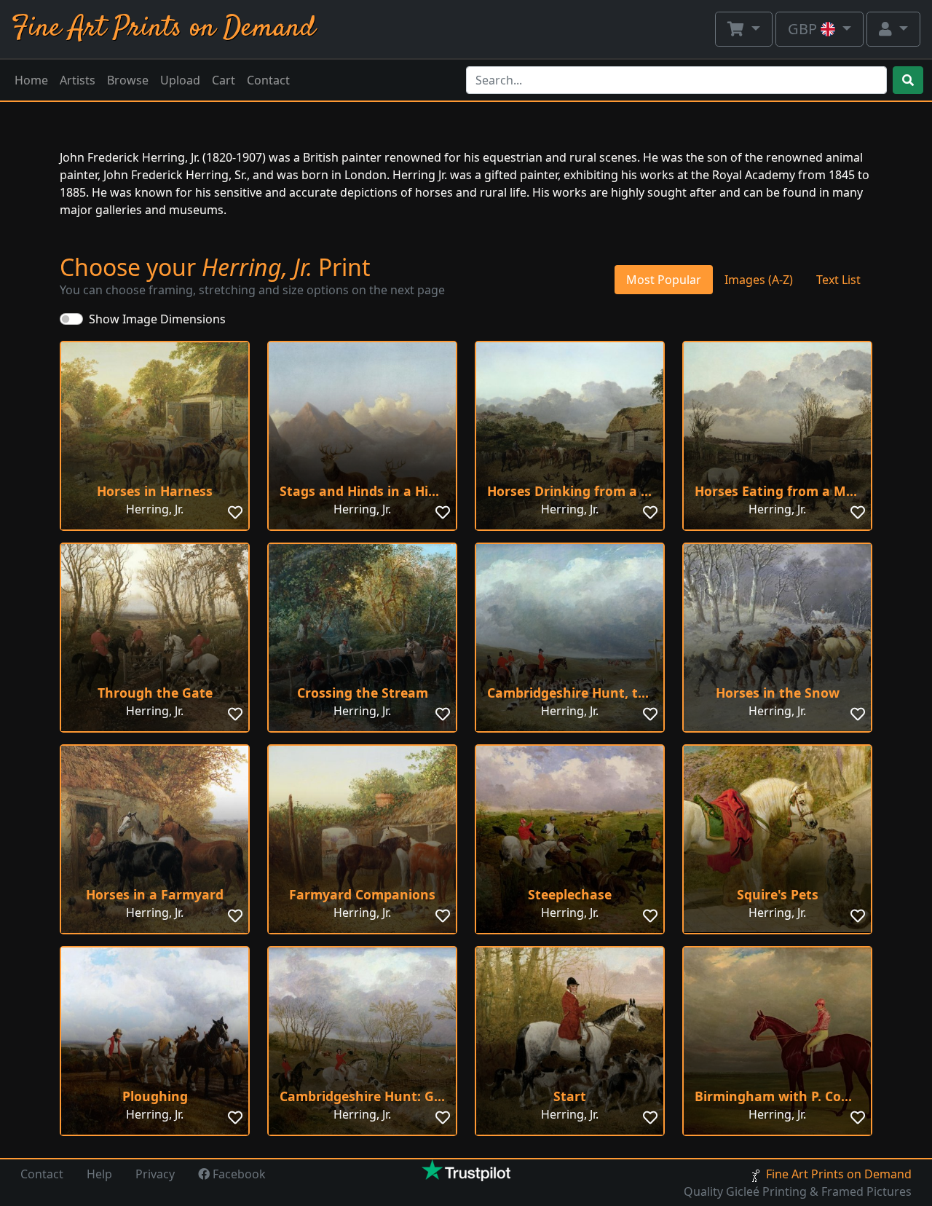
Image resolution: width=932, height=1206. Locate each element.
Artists (77, 80)
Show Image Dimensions (157, 319)
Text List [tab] (838, 280)
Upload (180, 80)
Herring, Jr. (154, 509)
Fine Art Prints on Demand (163, 29)
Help (99, 1174)
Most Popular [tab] (663, 280)
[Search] (908, 80)
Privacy (155, 1174)
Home (31, 80)
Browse (128, 80)
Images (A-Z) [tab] (758, 280)
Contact (268, 80)
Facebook (238, 1174)
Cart (223, 80)
